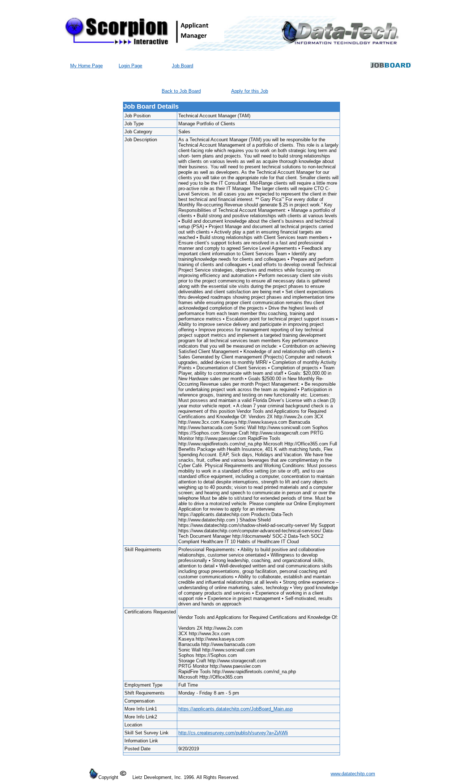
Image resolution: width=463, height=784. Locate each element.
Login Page (130, 65)
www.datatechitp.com (353, 773)
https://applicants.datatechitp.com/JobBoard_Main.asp (235, 709)
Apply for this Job (249, 91)
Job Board (182, 65)
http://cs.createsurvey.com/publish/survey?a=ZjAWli (233, 732)
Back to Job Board (181, 91)
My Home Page (86, 65)
